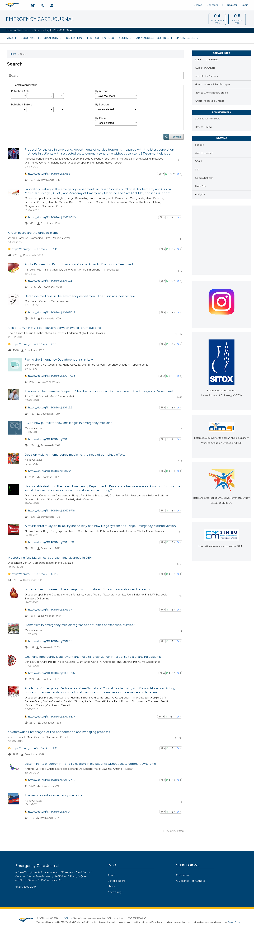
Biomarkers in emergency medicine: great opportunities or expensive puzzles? (80, 625)
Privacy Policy (234, 922)
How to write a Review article (211, 92)
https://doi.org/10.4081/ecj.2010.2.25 (35, 748)
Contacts (212, 5)
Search (198, 5)
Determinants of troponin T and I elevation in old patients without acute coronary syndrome (90, 764)
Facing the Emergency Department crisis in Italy (59, 359)
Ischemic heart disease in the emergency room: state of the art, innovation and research (87, 589)
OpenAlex (200, 186)
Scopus (199, 144)
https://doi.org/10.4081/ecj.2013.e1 (50, 439)
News (111, 886)
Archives (125, 38)
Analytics (200, 194)
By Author (101, 91)
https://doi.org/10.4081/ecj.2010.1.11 (34, 249)
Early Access (144, 38)
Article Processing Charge (209, 100)
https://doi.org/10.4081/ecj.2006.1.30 (35, 344)
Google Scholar (204, 177)
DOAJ (198, 161)
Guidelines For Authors (190, 880)
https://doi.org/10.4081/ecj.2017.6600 (52, 217)
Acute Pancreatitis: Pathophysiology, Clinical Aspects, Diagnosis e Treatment (79, 264)
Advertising (114, 892)
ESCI (197, 169)
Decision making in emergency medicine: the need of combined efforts (75, 454)
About (111, 875)
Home (13, 54)
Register (232, 5)
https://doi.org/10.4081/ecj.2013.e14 (50, 173)
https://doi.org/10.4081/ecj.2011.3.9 (50, 407)
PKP (43, 880)
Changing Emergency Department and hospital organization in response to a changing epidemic (93, 657)
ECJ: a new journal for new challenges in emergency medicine (68, 423)
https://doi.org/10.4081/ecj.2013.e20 (51, 542)
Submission (183, 875)
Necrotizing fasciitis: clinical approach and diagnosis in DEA (50, 558)
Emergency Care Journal (40, 19)
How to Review (203, 126)
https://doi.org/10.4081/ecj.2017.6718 (51, 510)
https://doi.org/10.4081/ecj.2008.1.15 (35, 574)
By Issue (100, 118)
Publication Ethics (78, 38)
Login (245, 5)
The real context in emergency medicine (53, 795)
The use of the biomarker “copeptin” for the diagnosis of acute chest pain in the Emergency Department (99, 391)
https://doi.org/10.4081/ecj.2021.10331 (52, 375)
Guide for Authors (205, 67)
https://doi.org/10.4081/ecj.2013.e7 (50, 609)
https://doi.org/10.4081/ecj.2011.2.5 (50, 280)
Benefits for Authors (206, 76)
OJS (58, 880)
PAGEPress (61, 876)
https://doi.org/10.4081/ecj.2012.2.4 (50, 471)
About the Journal (21, 38)
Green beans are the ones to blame (33, 233)
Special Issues (186, 38)
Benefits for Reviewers (207, 118)
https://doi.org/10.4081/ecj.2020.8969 (52, 673)
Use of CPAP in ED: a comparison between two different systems (54, 328)
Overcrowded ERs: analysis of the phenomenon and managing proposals (59, 732)
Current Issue (105, 38)
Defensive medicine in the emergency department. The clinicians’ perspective (80, 296)
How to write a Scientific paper (212, 84)
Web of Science (204, 153)
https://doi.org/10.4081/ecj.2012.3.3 (50, 641)
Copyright (164, 38)
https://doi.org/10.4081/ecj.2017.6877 (51, 716)
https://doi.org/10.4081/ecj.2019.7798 (51, 779)
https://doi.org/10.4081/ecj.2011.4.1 (50, 811)
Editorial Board (49, 38)
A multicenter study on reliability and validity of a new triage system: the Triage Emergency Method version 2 (101, 526)
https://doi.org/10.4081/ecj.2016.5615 (51, 312)
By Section (102, 104)
